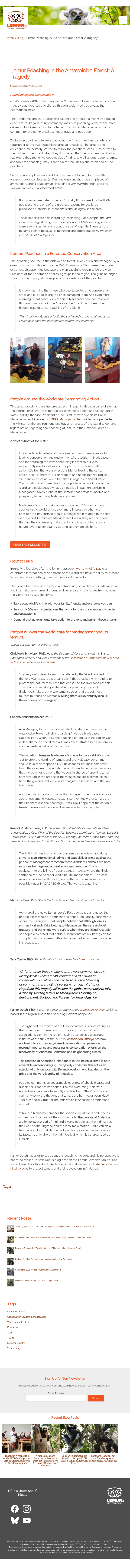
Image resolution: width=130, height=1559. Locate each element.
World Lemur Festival (18, 1322)
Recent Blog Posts (65, 1417)
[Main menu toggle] (123, 20)
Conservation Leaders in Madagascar (26, 1317)
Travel (10, 1338)
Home (10, 38)
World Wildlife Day (88, 568)
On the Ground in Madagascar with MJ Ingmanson (36, 1281)
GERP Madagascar (63, 419)
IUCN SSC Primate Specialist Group (85, 1544)
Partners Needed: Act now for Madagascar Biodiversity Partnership (43, 1259)
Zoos (10, 1332)
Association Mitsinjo (91, 1009)
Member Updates (16, 1343)
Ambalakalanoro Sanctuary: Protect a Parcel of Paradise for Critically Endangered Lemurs (53, 1237)
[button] (124, 3)
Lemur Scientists (16, 1311)
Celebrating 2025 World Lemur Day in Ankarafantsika (38, 1270)
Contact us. (105, 1544)
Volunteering (13, 1348)
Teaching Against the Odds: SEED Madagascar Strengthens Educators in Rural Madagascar (54, 1226)
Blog (20, 38)
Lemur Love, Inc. (94, 900)
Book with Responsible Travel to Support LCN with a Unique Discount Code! (48, 1248)
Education (12, 1327)
